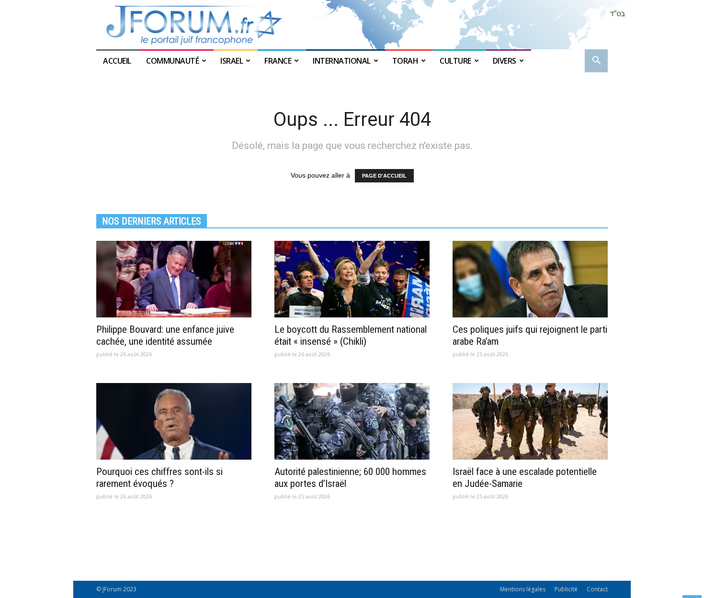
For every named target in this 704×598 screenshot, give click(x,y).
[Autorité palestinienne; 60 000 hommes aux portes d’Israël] (352, 421)
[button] (596, 61)
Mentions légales (522, 589)
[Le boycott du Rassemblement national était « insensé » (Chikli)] (352, 279)
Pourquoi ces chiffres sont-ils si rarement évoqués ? (159, 477)
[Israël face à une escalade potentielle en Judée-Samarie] (530, 421)
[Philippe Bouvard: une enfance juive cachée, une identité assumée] (173, 279)
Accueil (118, 61)
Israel (231, 61)
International (342, 61)
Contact (597, 589)
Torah (405, 61)
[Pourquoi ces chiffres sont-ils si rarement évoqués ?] (173, 421)
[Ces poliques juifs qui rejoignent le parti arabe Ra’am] (530, 279)
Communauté (172, 61)
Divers (504, 61)
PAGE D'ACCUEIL (384, 176)
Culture (455, 61)
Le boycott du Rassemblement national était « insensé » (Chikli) (350, 335)
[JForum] (352, 24)
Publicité (566, 589)
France (277, 61)
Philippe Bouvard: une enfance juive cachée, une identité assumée (165, 335)
